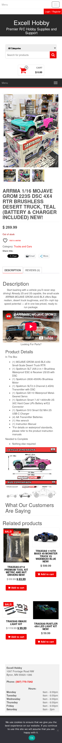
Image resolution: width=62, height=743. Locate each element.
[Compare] (28, 539)
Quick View (28, 532)
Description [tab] (12, 270)
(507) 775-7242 (24, 681)
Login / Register (53, 11)
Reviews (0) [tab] (32, 270)
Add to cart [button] (17, 587)
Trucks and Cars (23, 246)
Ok (31, 737)
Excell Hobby (31, 22)
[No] (57, 730)
